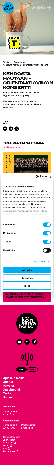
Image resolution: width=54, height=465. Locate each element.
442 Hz (32, 369)
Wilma (6, 445)
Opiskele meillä (14, 378)
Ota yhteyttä (11, 389)
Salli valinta (27, 278)
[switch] (47, 233)
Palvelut (8, 386)
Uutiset (8, 397)
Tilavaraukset (9, 451)
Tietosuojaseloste (11, 437)
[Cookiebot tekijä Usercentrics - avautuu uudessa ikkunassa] (39, 177)
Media (7, 393)
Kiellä (27, 286)
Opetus (8, 382)
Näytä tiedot (39, 261)
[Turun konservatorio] (27, 324)
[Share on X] (16, 128)
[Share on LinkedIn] (11, 128)
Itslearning (8, 442)
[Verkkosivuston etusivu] (8, 7)
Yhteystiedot (9, 439)
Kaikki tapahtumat (11, 147)
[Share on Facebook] (5, 128)
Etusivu (6, 62)
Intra (5, 448)
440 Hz (21, 369)
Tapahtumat (19, 62)
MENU (39, 8)
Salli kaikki (27, 270)
